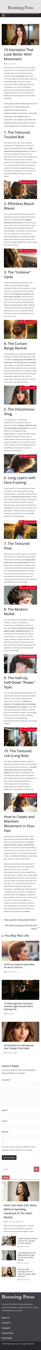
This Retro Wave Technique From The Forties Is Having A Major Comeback (27, 1272)
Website (5, 1131)
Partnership (7, 1338)
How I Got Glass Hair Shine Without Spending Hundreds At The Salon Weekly (20, 1211)
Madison (20, 1222)
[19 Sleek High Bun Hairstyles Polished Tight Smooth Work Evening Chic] (20, 981)
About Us (6, 1318)
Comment (6, 1080)
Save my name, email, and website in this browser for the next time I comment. (18, 1148)
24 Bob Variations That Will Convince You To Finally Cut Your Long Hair (28, 1240)
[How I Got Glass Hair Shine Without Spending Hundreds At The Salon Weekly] (20, 1191)
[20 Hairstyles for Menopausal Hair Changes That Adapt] (20, 1023)
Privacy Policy (7, 1333)
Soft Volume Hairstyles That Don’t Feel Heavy (21, 927)
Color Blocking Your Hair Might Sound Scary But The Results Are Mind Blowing (27, 1256)
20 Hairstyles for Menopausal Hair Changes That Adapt (19, 1047)
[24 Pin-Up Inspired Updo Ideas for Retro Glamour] (20, 942)
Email (5, 1121)
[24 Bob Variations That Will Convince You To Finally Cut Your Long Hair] (9, 1242)
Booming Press (20, 7)
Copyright (6, 1328)
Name (5, 1110)
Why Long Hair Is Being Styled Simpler (20, 920)
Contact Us (6, 1323)
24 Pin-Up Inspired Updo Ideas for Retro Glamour (19, 966)
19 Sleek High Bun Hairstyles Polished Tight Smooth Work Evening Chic (18, 1006)
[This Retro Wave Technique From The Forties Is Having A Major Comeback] (9, 1274)
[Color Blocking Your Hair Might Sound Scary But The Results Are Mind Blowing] (9, 1258)
